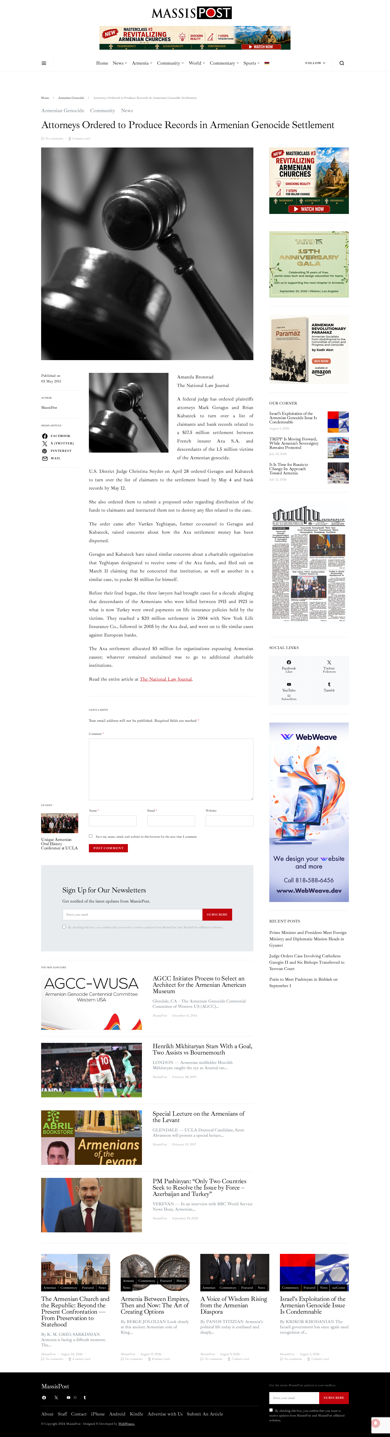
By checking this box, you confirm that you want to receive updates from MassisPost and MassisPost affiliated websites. (145, 927)
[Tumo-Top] (195, 37)
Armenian (49, 1288)
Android (117, 1414)
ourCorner (338, 1288)
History (181, 1281)
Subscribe (217, 914)
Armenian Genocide (71, 98)
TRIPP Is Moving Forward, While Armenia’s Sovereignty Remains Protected (293, 443)
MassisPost (49, 407)
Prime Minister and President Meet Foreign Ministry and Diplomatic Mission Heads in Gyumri (308, 939)
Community (168, 63)
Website (211, 811)
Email (152, 811)
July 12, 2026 (278, 480)
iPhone (98, 1414)
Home (102, 63)
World (195, 63)
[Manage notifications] (375, 1423)
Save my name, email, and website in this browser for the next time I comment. (146, 837)
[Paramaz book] (309, 349)
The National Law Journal (166, 679)
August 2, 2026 (279, 429)
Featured (88, 1288)
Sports (250, 63)
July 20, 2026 (278, 454)
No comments (54, 139)
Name (94, 811)
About (47, 1414)
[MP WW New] (309, 812)
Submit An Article (205, 1414)
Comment (96, 734)
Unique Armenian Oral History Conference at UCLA (59, 844)
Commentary (222, 63)
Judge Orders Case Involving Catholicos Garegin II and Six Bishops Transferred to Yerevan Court (306, 962)
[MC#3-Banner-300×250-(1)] (309, 180)
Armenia (140, 63)
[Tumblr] (85, 1398)
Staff (62, 1414)
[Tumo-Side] (309, 264)
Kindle (136, 1414)
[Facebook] (44, 1398)
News (117, 63)
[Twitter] (56, 1398)
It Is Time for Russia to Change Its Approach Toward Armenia (288, 469)
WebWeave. (126, 1424)
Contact (79, 1414)
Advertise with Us (165, 1414)
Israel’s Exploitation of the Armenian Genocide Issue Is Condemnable (293, 418)
